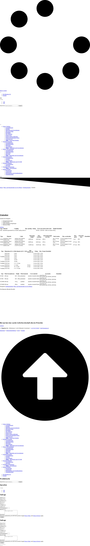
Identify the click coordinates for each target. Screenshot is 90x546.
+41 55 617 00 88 (35, 328)
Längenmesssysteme (7, 156)
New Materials (9, 134)
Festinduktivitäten (10, 174)
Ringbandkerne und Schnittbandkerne (14, 173)
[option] (46, 102)
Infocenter (8, 154)
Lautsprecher (8, 172)
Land (1, 506)
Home (1, 187)
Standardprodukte (10, 144)
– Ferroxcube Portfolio (12, 140)
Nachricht (2, 514)
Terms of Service (36, 515)
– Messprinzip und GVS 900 (14, 161)
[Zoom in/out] (4, 544)
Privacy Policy (27, 515)
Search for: (2, 105)
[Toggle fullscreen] (3, 544)
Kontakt (4, 95)
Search (20, 105)
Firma (1, 499)
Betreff (1, 509)
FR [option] (4, 103)
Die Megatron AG (7, 94)
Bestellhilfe (8, 132)
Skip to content (3, 90)
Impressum (2, 330)
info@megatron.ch (44, 328)
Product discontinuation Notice (12, 137)
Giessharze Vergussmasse (8, 166)
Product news (9, 135)
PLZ (1, 502)
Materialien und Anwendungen (12, 130)
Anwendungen (9, 146)
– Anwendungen (11, 168)
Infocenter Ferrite (9, 131)
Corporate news (9, 139)
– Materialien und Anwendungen (15, 148)
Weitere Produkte (6, 169)
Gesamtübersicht (9, 127)
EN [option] (4, 102)
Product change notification (12, 136)
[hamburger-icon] (0, 92)
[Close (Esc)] (0, 544)
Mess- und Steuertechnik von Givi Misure (13, 187)
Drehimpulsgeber (27, 187)
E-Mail (1, 505)
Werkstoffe (8, 153)
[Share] (2, 544)
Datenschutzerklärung (11, 330)
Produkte (8, 129)
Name (1, 497)
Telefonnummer (3, 508)
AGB (18, 330)
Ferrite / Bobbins (6, 126)
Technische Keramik (7, 141)
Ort (1, 503)
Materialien (8, 145)
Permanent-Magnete (7, 163)
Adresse (2, 500)
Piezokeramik (9, 170)
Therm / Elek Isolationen (8, 149)
